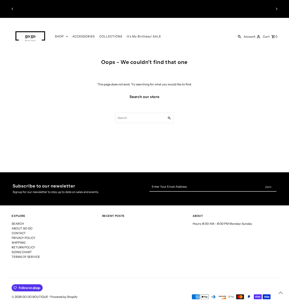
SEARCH (18, 224)
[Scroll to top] (280, 292)
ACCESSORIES (83, 36)
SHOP (59, 36)
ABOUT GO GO (22, 228)
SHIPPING (18, 242)
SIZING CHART (22, 252)
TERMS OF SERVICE (26, 257)
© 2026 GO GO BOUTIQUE (30, 297)
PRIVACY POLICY (23, 238)
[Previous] (13, 9)
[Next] (276, 9)
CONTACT (19, 233)
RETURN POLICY (23, 247)
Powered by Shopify (63, 297)
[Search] (239, 36)
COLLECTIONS (110, 36)
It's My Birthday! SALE (144, 36)
